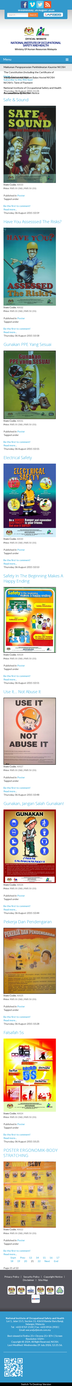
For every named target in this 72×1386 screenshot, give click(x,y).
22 (39, 1261)
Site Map (43, 1280)
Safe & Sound (15, 99)
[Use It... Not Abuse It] (29, 730)
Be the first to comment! (17, 205)
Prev (22, 1257)
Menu (7, 59)
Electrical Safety (17, 457)
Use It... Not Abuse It (22, 691)
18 (11, 1261)
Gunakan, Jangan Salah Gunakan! (33, 803)
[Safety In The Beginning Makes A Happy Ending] (29, 619)
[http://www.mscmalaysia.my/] (31, 1289)
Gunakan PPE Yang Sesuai (27, 344)
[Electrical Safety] (29, 500)
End (56, 1261)
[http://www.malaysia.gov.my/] (12, 1289)
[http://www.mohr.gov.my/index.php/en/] (40, 1289)
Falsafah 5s (13, 1032)
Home (6, 76)
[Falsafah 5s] (29, 1074)
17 (57, 1257)
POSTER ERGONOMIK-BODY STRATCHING (30, 1152)
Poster (21, 195)
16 (51, 1257)
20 (25, 1261)
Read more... (10, 209)
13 (30, 1257)
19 (18, 1261)
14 (37, 1257)
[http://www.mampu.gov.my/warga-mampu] (35, 1298)
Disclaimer (28, 1280)
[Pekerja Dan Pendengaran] (29, 960)
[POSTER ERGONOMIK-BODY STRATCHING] (29, 1194)
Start (13, 1257)
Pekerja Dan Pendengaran (27, 921)
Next (47, 1261)
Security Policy (31, 1277)
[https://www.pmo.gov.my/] (21, 1289)
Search (33, 15)
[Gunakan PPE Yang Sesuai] (29, 384)
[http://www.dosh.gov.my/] (50, 1289)
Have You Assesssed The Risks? (32, 221)
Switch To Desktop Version (36, 1384)
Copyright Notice (53, 1277)
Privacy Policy (11, 1277)
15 (44, 1257)
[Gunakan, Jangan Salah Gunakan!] (29, 845)
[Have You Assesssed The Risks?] (29, 266)
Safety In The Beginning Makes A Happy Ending (33, 578)
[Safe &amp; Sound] (29, 144)
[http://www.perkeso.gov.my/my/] (60, 1289)
